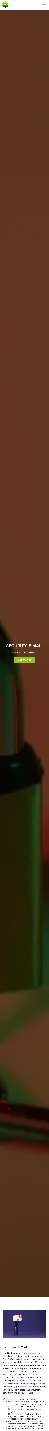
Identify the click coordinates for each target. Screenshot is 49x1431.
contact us (24, 660)
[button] (43, 4)
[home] (5, 4)
